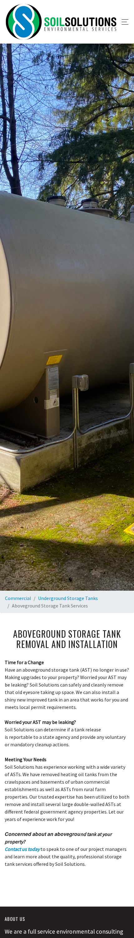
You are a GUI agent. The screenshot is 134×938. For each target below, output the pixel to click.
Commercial (18, 598)
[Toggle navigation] (123, 22)
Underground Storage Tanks (68, 598)
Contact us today (22, 849)
